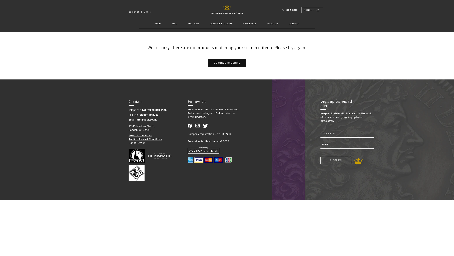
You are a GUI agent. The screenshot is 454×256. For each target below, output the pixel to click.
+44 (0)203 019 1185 (154, 110)
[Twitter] (205, 126)
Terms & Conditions (140, 135)
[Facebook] (190, 126)
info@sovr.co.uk (146, 120)
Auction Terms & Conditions (145, 139)
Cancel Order (137, 143)
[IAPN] (137, 172)
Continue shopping (227, 62)
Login (147, 12)
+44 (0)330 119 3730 (146, 115)
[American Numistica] (159, 156)
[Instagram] (197, 126)
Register (134, 12)
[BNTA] (138, 156)
